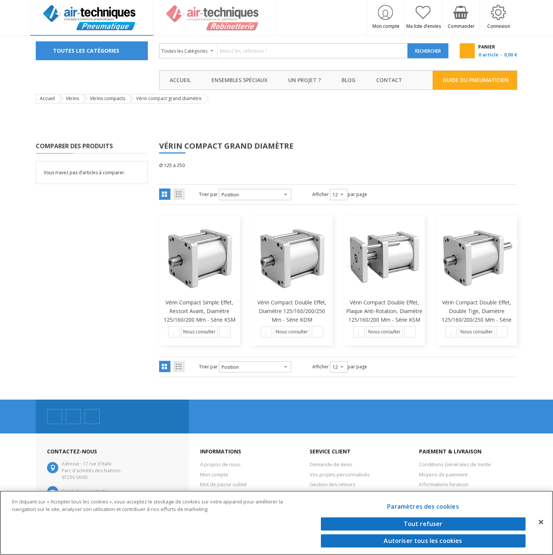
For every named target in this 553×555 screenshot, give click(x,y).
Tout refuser (423, 524)
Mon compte (386, 26)
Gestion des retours (333, 484)
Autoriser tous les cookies (423, 541)
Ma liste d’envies (423, 26)
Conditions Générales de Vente (455, 464)
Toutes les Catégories (86, 50)
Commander (461, 26)
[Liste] (179, 194)
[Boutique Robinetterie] (215, 18)
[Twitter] (73, 416)
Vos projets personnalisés (340, 474)
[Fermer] (541, 522)
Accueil (47, 98)
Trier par (208, 194)
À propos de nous (220, 464)
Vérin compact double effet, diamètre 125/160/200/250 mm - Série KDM (292, 311)
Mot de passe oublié (223, 484)
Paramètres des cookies (423, 506)
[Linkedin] (92, 416)
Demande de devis (331, 464)
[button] (173, 332)
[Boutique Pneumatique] (91, 18)
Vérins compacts (107, 98)
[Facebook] (54, 416)
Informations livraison (444, 484)
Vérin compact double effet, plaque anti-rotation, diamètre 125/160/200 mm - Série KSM (384, 311)
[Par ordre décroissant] (296, 194)
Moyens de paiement (443, 474)
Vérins (72, 98)
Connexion (498, 26)
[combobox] (283, 50)
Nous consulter (199, 331)
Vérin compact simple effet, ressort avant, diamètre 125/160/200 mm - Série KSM (199, 311)
